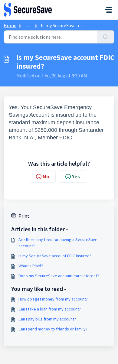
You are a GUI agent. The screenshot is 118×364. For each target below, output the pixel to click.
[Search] (105, 37)
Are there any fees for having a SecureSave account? (57, 243)
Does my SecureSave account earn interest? (58, 275)
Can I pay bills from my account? (47, 319)
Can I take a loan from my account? (49, 309)
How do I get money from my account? (53, 299)
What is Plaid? (30, 265)
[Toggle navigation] (108, 9)
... (28, 25)
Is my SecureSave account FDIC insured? (54, 255)
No (46, 176)
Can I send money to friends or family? (52, 329)
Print (23, 216)
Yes (76, 176)
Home (10, 25)
